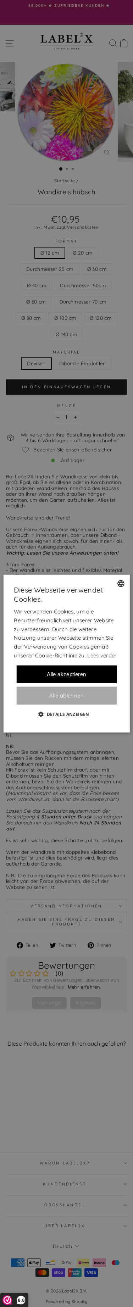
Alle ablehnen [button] (66, 695)
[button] (66, 714)
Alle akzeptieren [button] (66, 674)
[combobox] (120, 583)
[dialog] (66, 654)
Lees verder (102, 655)
